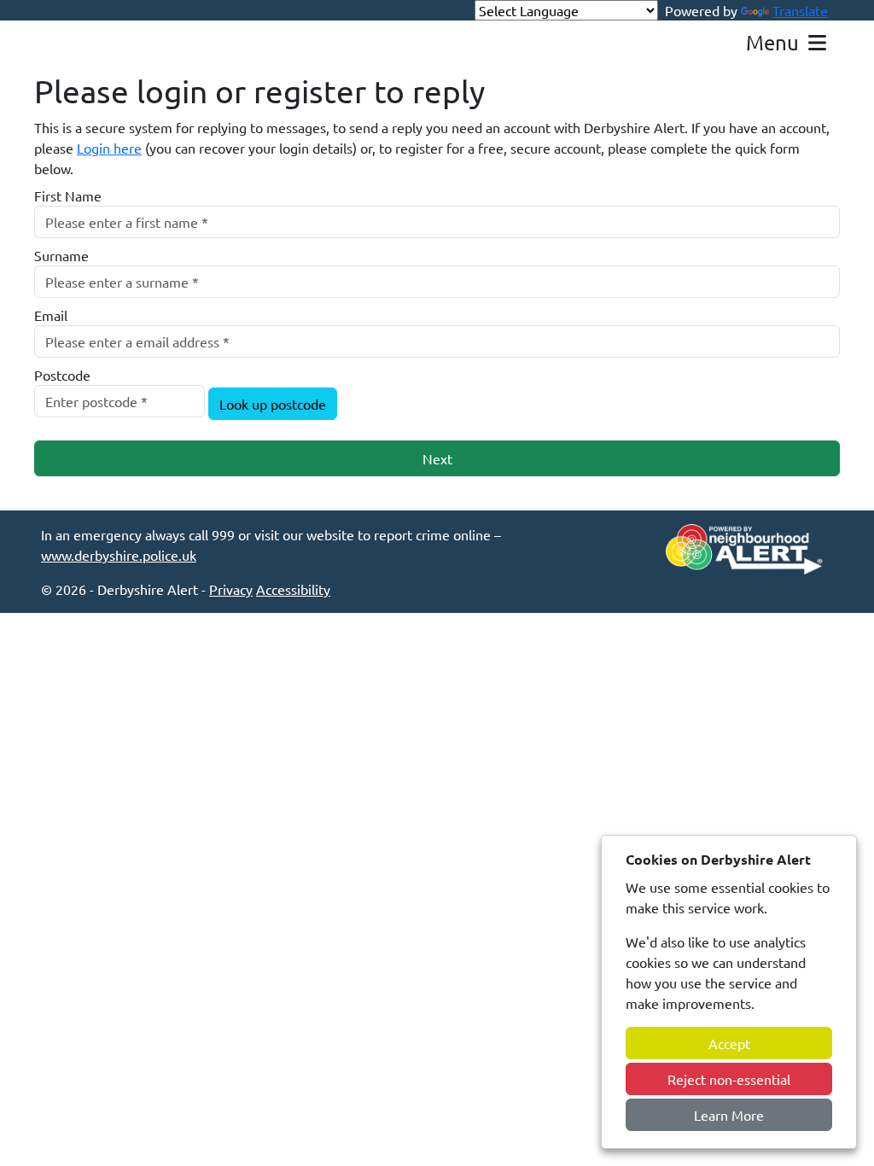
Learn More (729, 1114)
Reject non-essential (728, 1078)
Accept (729, 1043)
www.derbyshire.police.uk (118, 554)
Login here (109, 147)
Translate (800, 10)
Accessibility (293, 589)
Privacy (231, 589)
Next (437, 458)
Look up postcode (272, 403)
